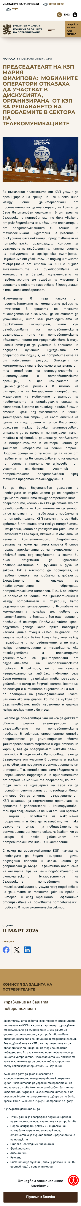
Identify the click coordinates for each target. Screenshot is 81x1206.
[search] (59, 14)
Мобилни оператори (35, 58)
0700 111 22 (56, 4)
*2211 (15, 9)
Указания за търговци (21, 4)
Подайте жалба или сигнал (72, 29)
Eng (67, 14)
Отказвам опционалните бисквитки (40, 1183)
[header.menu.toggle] (51, 29)
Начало (9, 58)
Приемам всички (40, 1197)
